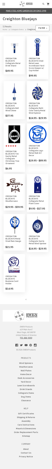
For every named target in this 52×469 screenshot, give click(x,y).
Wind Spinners (26, 363)
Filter (41, 28)
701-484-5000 (26, 338)
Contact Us (26, 453)
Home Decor (26, 374)
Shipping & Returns (26, 417)
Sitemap (26, 436)
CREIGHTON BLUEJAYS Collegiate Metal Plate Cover (36, 200)
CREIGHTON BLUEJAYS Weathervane (11, 198)
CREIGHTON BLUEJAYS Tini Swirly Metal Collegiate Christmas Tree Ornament (12, 157)
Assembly (26, 421)
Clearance (26, 400)
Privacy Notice (26, 456)
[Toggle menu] (4, 4)
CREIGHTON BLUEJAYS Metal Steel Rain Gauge (13, 238)
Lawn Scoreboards (26, 385)
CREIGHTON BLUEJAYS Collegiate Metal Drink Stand (12, 62)
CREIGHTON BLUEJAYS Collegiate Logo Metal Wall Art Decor (36, 151)
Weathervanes (26, 367)
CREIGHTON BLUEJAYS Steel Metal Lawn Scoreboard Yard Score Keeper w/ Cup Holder (36, 64)
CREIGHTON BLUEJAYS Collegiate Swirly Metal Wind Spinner (38, 240)
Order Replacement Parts (26, 432)
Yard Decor (26, 382)
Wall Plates (26, 370)
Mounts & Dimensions (26, 428)
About (26, 449)
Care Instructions (26, 425)
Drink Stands (26, 389)
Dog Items (26, 397)
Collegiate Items (26, 393)
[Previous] (26, 299)
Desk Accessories (26, 378)
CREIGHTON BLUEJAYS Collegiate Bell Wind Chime (12, 107)
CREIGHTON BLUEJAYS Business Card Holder (11, 280)
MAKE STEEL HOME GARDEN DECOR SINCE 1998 (26, 11)
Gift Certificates (26, 413)
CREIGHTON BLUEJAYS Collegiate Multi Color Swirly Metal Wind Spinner (37, 108)
